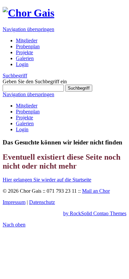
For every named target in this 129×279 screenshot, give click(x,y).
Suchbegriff (15, 75)
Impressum (14, 202)
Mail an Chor (96, 191)
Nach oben (14, 224)
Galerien (25, 123)
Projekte (24, 117)
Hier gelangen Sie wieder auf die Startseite (47, 179)
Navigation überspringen (28, 29)
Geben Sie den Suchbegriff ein (35, 81)
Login (22, 129)
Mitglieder (26, 105)
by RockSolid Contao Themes (94, 213)
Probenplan (28, 111)
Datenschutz (42, 202)
